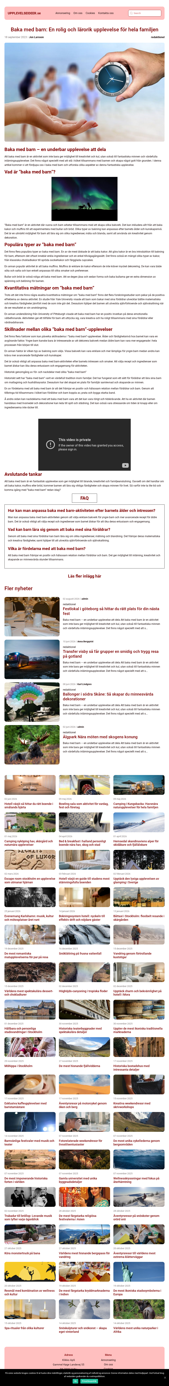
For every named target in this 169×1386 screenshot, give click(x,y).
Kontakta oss (106, 13)
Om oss (77, 13)
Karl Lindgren (84, 684)
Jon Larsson (36, 37)
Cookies (90, 13)
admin (85, 598)
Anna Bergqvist (85, 641)
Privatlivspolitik (89, 1381)
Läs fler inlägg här (84, 576)
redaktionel (158, 37)
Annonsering (62, 13)
